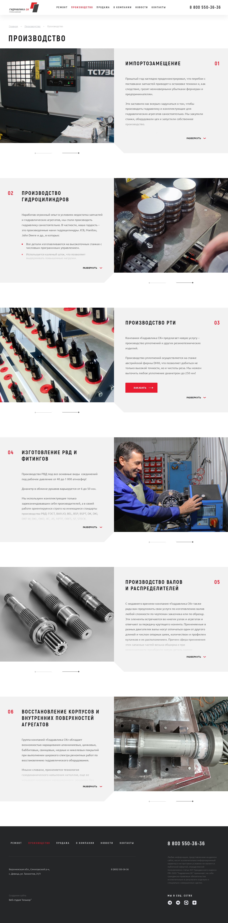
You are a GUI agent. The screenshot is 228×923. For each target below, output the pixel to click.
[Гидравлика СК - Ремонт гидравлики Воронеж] (30, 7)
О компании (122, 7)
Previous (43, 153)
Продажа (103, 7)
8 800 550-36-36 (205, 7)
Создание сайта (17, 895)
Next (70, 153)
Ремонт (62, 7)
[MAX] (186, 902)
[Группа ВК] (178, 902)
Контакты (159, 7)
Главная (13, 26)
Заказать (140, 387)
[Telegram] (170, 902)
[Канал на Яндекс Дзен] (194, 902)
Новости (141, 7)
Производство (82, 7)
